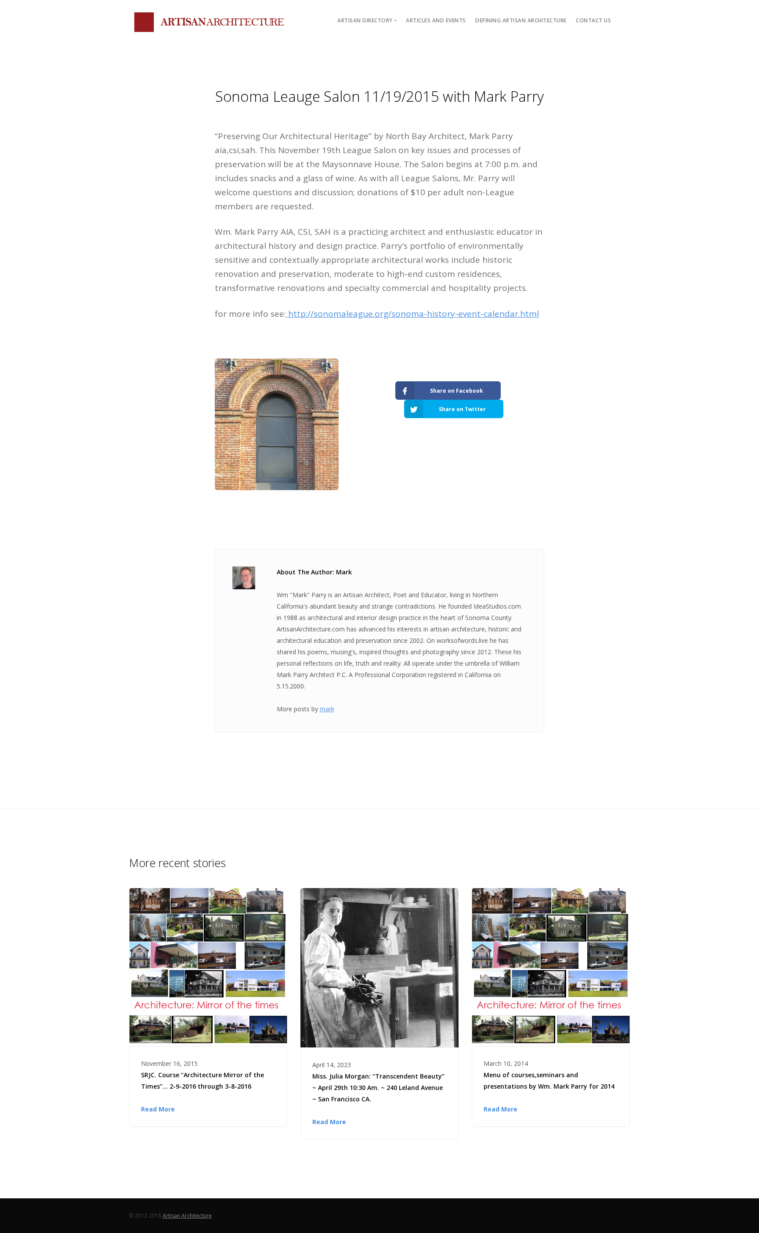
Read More (158, 1109)
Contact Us (593, 20)
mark (327, 709)
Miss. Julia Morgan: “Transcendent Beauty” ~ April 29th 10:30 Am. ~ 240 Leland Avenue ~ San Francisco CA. (378, 1087)
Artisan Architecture (187, 1215)
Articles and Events (436, 20)
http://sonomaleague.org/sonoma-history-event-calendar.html (412, 313)
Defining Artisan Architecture (521, 20)
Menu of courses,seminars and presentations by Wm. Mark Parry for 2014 (549, 1080)
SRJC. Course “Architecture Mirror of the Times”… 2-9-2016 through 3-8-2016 (202, 1080)
